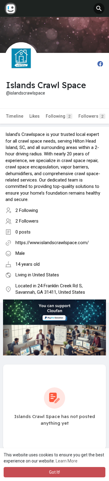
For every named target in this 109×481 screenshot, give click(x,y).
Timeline (14, 116)
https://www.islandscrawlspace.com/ (52, 242)
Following (58, 116)
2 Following (26, 210)
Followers (91, 116)
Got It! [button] (54, 472)
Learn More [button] (67, 461)
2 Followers (26, 221)
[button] (99, 8)
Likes (34, 116)
